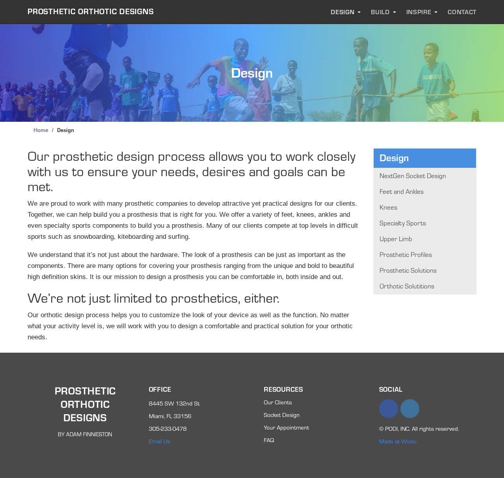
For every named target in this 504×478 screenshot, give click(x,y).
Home (40, 130)
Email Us (159, 441)
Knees (388, 207)
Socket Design (282, 415)
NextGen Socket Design (413, 175)
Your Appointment (286, 427)
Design (342, 12)
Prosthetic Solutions (408, 270)
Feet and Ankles (402, 191)
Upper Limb (396, 239)
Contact (462, 12)
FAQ (269, 440)
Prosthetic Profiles (406, 254)
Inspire (419, 12)
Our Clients (278, 402)
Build (380, 12)
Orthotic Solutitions (407, 286)
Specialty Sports (403, 223)
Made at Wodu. (398, 441)
